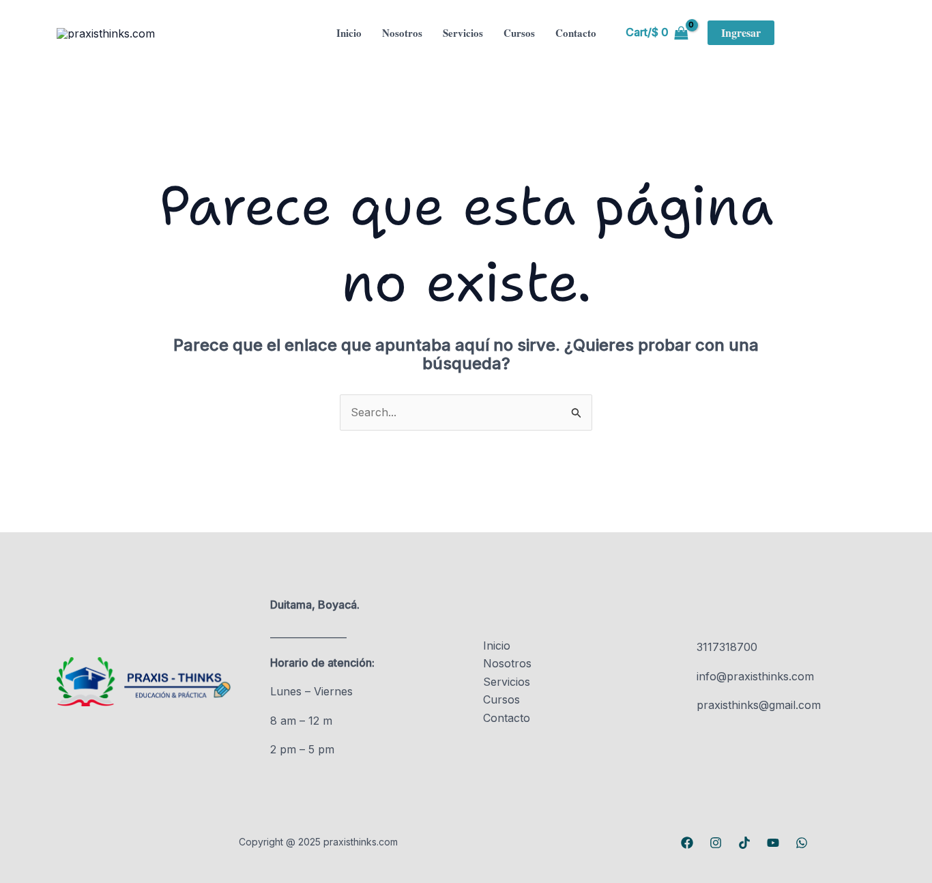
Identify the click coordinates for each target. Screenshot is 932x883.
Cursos (519, 32)
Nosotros (402, 32)
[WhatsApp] (802, 843)
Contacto (575, 32)
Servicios (463, 32)
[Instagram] (716, 843)
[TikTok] (744, 843)
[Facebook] (687, 843)
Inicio (349, 32)
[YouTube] (773, 843)
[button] (741, 32)
